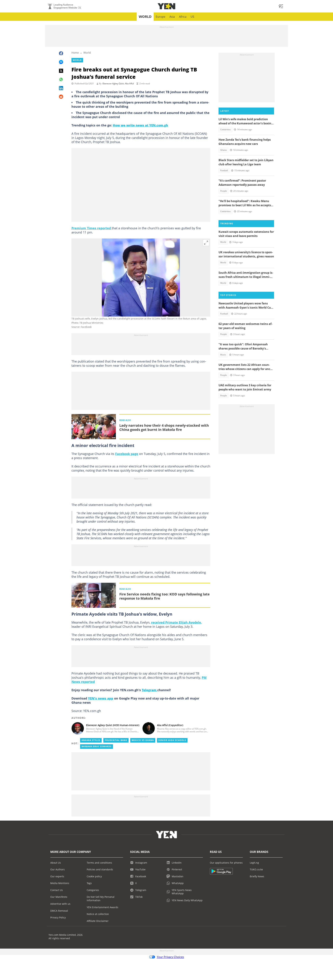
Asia (172, 17)
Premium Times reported (91, 228)
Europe (160, 17)
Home (75, 52)
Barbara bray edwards (97, 746)
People (223, 190)
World (145, 16)
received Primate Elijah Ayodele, (176, 622)
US (192, 17)
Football (224, 170)
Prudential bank (116, 740)
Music (223, 354)
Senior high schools (172, 740)
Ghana (223, 149)
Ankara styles (91, 740)
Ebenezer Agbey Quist (113, 83)
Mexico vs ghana (143, 740)
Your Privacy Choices (170, 957)
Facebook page (126, 454)
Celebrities (225, 129)
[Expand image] (206, 242)
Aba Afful (129, 83)
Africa (182, 17)
